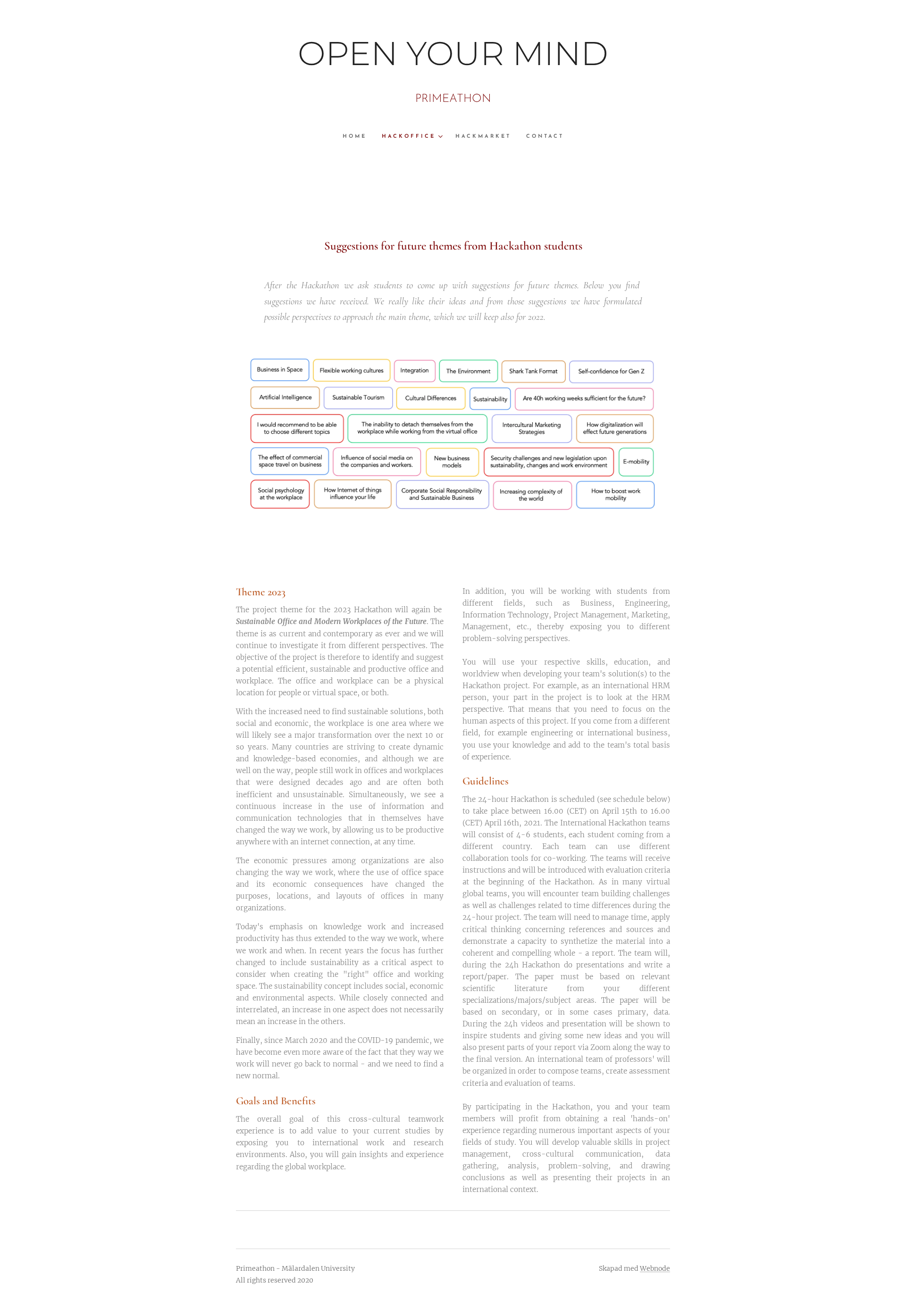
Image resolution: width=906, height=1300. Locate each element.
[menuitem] (358, 137)
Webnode (655, 1268)
